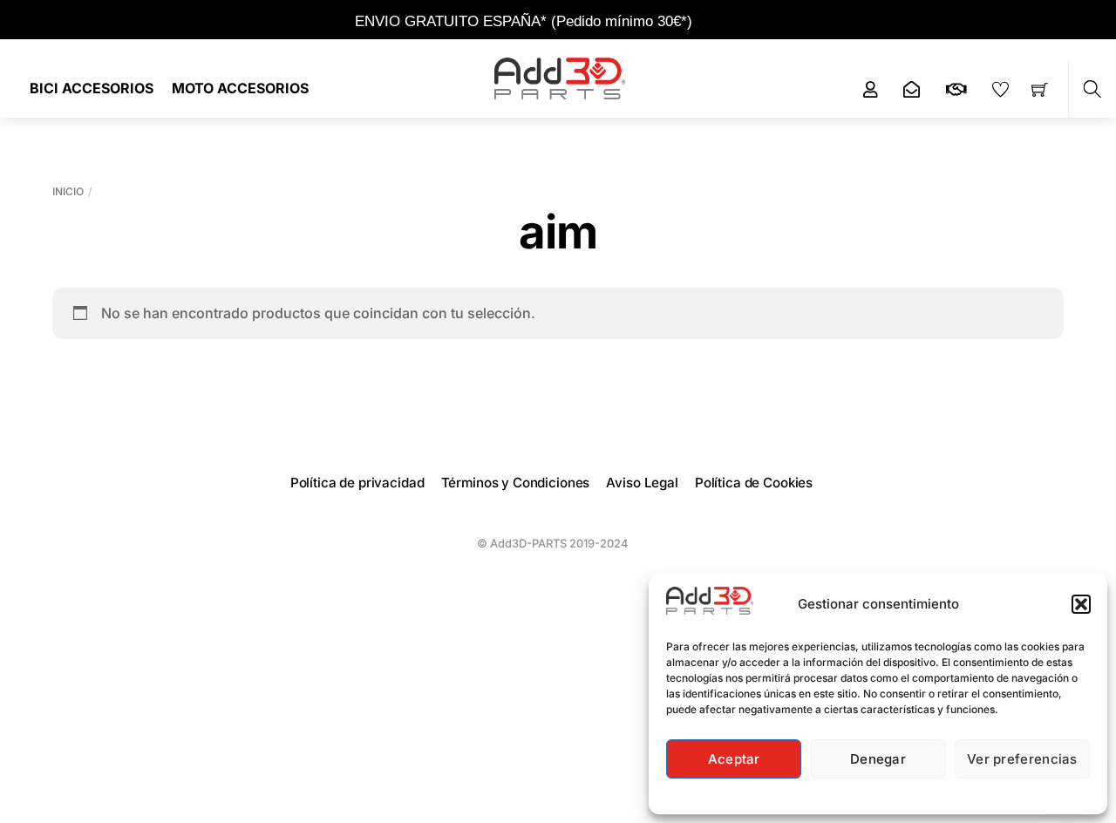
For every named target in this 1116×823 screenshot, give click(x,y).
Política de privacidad (357, 482)
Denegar (878, 759)
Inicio (68, 191)
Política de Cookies (754, 482)
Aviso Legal (641, 482)
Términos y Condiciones (515, 482)
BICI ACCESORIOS (91, 88)
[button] (1081, 604)
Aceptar (734, 759)
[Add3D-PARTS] (559, 77)
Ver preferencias (1022, 759)
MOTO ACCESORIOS (240, 88)
